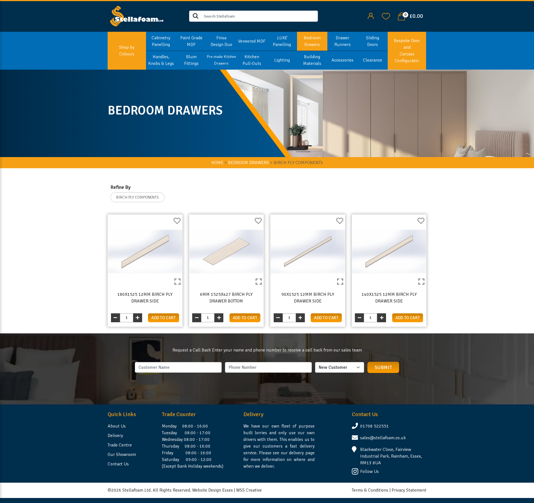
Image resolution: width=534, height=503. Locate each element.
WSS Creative (249, 490)
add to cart (163, 317)
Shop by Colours (126, 51)
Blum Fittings (191, 60)
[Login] (370, 16)
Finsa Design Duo (221, 41)
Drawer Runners (342, 41)
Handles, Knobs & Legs (161, 60)
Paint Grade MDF (191, 41)
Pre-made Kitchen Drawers (221, 60)
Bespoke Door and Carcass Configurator (407, 51)
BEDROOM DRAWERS (248, 162)
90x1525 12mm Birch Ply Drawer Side (307, 298)
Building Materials (312, 60)
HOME (217, 162)
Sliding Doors (372, 41)
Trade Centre (120, 445)
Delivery (115, 435)
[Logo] (137, 16)
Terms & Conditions (370, 490)
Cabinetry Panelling (161, 41)
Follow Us (369, 471)
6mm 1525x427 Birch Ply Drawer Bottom (226, 298)
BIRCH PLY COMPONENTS (137, 197)
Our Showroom (122, 454)
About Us (117, 426)
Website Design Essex (212, 490)
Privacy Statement (409, 490)
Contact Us (118, 464)
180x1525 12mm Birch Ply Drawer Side (144, 298)
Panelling (282, 41)
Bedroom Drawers (312, 41)
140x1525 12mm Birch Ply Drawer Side (389, 298)
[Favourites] (386, 16)
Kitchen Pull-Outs (252, 60)
